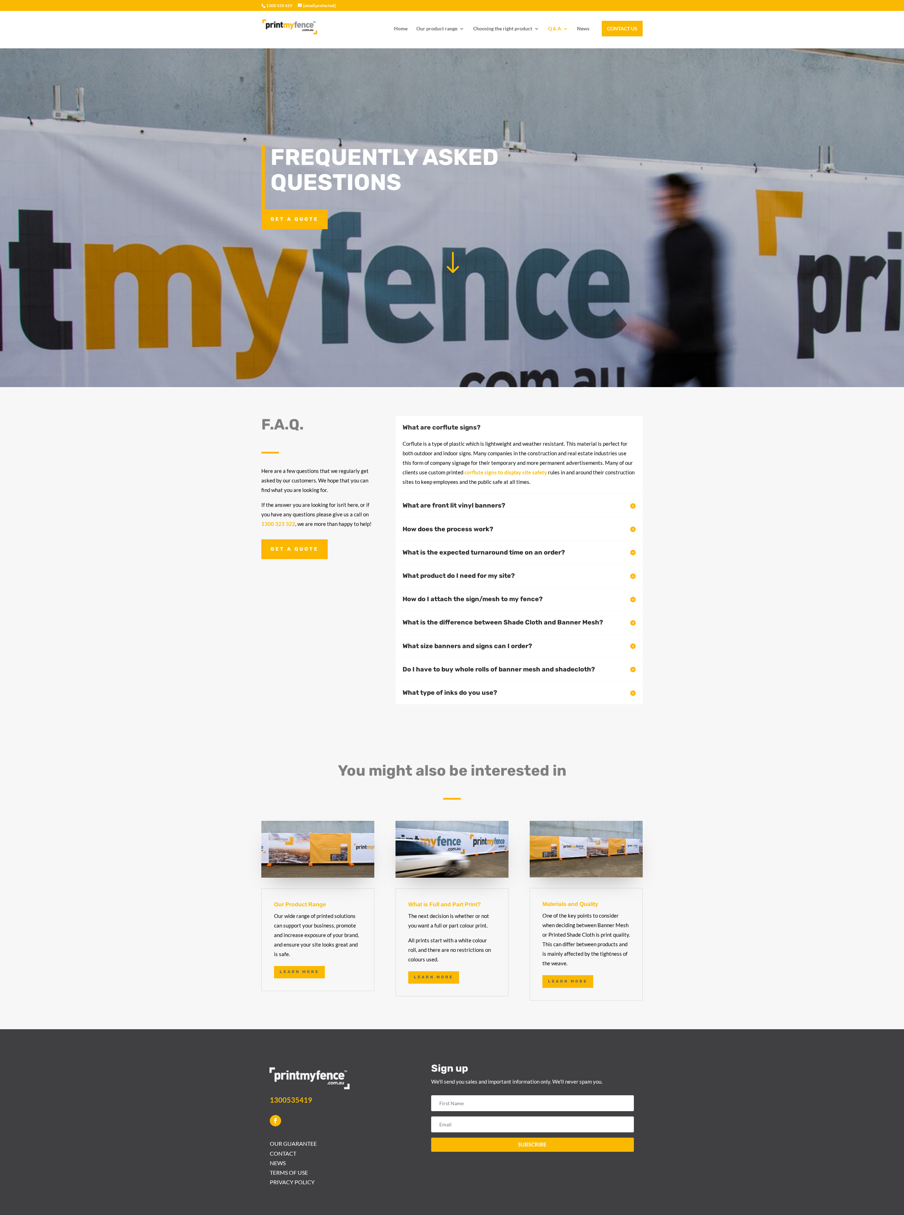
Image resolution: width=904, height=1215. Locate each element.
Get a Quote (294, 219)
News (583, 28)
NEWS (278, 1163)
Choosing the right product (502, 28)
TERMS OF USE (289, 1172)
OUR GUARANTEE (293, 1143)
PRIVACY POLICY (292, 1182)
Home (401, 28)
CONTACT (283, 1153)
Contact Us (622, 28)
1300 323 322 (278, 524)
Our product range (436, 28)
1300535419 (291, 1100)
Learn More (299, 972)
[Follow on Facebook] (275, 1120)
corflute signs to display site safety (505, 472)
